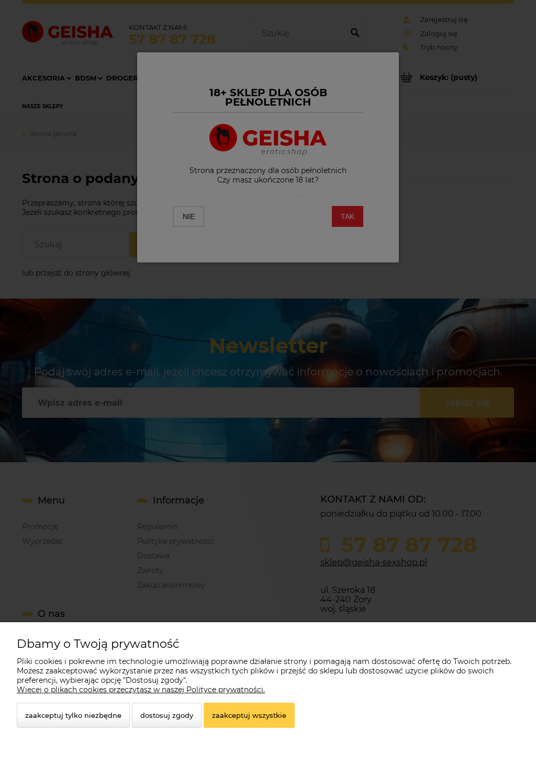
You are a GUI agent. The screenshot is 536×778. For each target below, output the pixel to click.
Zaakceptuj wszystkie (249, 715)
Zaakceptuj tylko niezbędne (73, 715)
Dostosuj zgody (166, 715)
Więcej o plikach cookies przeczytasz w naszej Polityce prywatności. (141, 689)
